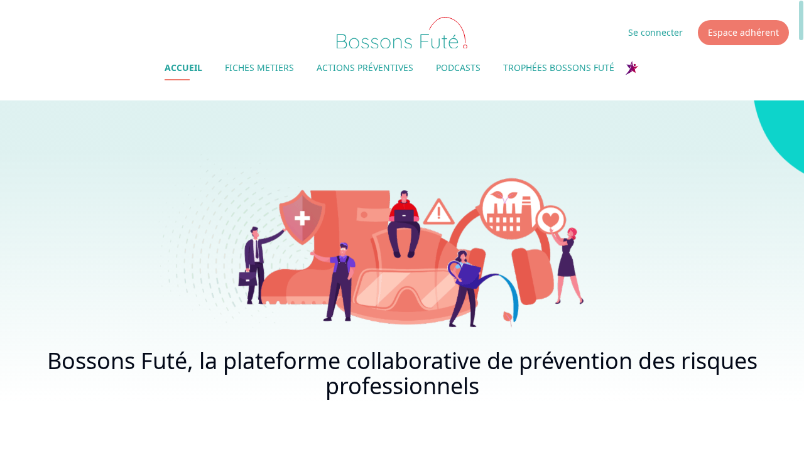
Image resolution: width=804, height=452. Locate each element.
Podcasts (458, 67)
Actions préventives (365, 67)
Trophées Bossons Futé (558, 67)
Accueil (183, 67)
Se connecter (655, 32)
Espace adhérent (743, 32)
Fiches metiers (259, 67)
